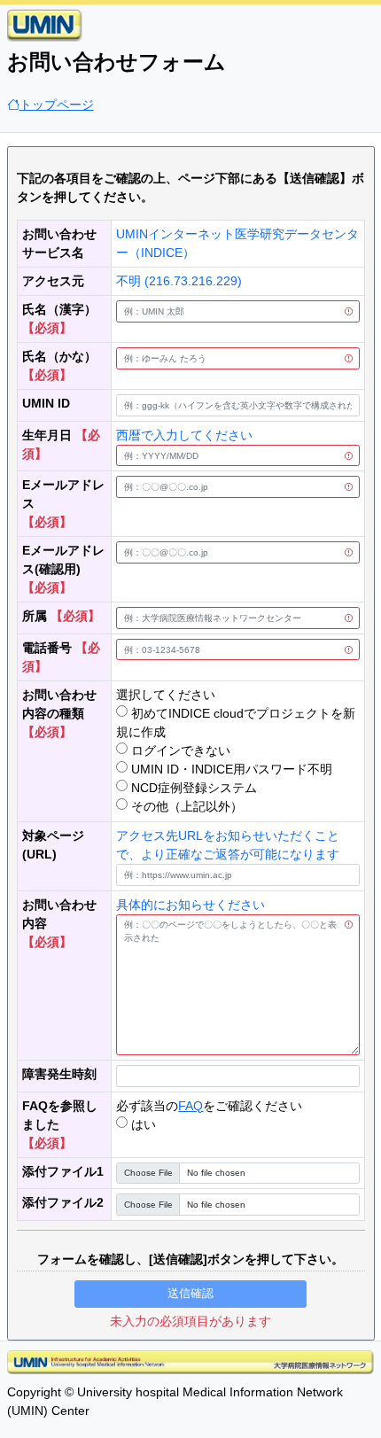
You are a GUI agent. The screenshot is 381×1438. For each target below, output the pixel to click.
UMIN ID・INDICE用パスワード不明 (230, 769)
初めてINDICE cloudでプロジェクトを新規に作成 (235, 722)
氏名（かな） (59, 356)
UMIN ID (46, 403)
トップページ (56, 104)
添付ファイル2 (63, 1202)
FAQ (190, 1106)
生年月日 (47, 435)
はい (142, 1124)
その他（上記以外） (185, 806)
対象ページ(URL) (53, 844)
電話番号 (47, 648)
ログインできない (179, 750)
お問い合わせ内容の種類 (59, 704)
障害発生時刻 (59, 1074)
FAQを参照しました (59, 1115)
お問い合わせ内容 (59, 914)
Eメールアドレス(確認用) (63, 559)
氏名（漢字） (59, 309)
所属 (34, 616)
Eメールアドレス (63, 494)
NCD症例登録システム (192, 788)
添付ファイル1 (63, 1171)
